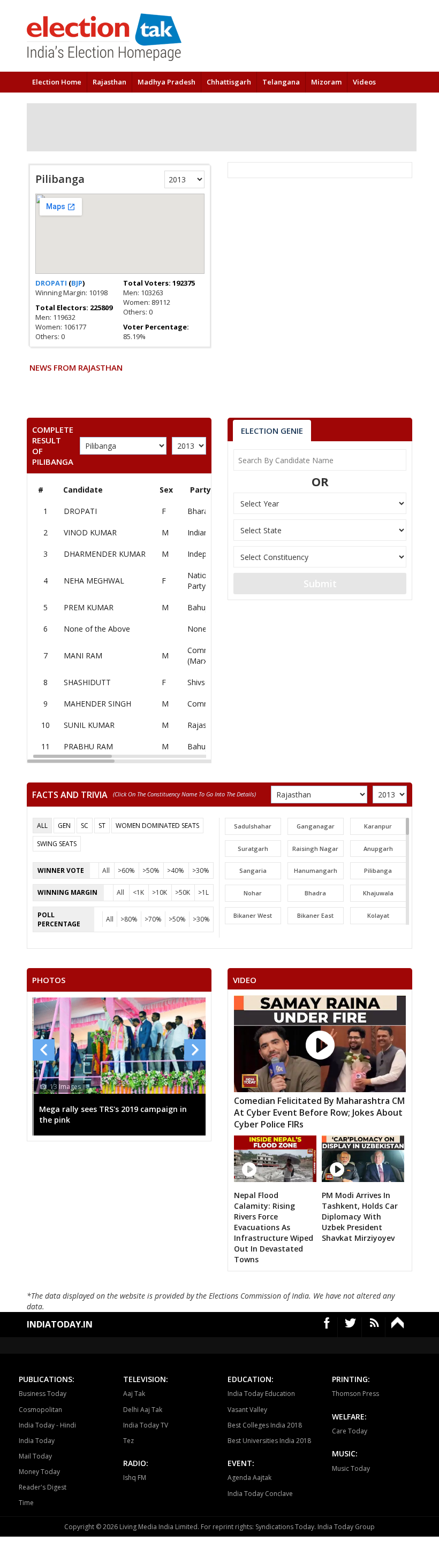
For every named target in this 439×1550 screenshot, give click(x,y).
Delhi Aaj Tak (142, 1409)
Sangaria (253, 870)
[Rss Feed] (374, 1327)
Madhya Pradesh (166, 82)
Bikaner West (252, 915)
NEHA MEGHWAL (94, 581)
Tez (128, 1440)
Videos (364, 82)
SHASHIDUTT (87, 682)
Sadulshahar (252, 826)
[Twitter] (350, 1327)
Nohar (253, 893)
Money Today (39, 1471)
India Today (37, 1440)
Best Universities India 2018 (269, 1440)
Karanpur (378, 826)
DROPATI (52, 283)
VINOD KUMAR (90, 532)
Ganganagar (316, 826)
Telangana (281, 82)
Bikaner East (315, 915)
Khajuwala (378, 893)
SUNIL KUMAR (89, 725)
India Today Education (261, 1393)
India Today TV (145, 1425)
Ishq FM (134, 1477)
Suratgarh (253, 849)
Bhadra (315, 893)
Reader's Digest (42, 1487)
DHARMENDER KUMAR (105, 554)
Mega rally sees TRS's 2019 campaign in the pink (113, 1114)
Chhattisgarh (229, 82)
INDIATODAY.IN (60, 1324)
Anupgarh (378, 849)
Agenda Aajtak (249, 1477)
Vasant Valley (247, 1409)
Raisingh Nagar (315, 849)
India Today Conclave (260, 1493)
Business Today (42, 1393)
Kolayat (378, 915)
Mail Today (35, 1456)
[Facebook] (327, 1327)
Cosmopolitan (40, 1409)
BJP (76, 283)
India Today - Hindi (47, 1425)
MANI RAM (83, 655)
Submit (320, 583)
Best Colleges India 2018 (265, 1425)
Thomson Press (355, 1393)
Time (26, 1502)
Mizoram (326, 82)
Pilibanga (378, 870)
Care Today (349, 1431)
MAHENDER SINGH (97, 704)
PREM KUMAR (88, 607)
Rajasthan (109, 82)
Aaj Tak (134, 1393)
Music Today (351, 1468)
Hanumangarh (315, 870)
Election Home (56, 82)
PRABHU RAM (88, 746)
